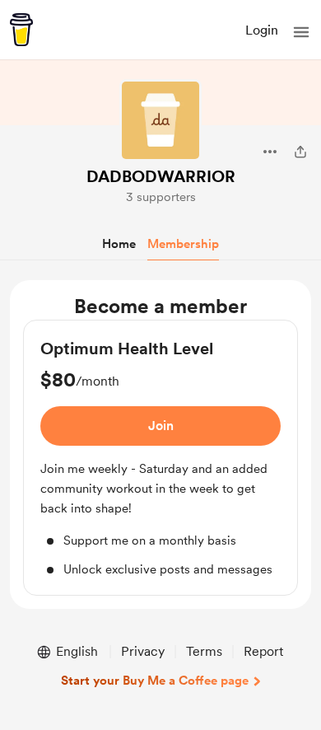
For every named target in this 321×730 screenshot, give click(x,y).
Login (261, 30)
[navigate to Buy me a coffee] (21, 29)
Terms (204, 651)
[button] (301, 32)
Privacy (143, 651)
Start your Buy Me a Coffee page (155, 680)
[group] (160, 458)
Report (263, 651)
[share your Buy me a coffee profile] (300, 151)
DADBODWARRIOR (160, 176)
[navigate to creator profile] (160, 120)
